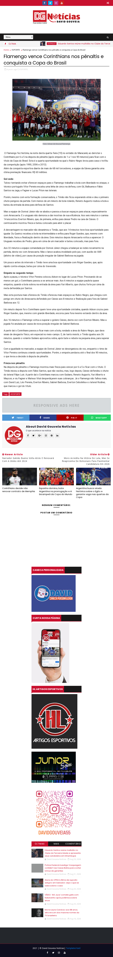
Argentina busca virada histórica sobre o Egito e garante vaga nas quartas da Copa (92, 493)
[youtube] (62, 3)
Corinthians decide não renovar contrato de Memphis (18, 490)
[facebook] (44, 3)
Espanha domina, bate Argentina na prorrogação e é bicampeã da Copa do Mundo (55, 491)
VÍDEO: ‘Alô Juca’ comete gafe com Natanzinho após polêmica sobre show (62, 897)
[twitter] (50, 3)
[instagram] (56, 3)
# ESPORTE (15, 394)
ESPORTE (16, 49)
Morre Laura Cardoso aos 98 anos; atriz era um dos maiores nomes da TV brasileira (62, 912)
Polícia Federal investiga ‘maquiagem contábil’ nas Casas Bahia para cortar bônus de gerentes (63, 868)
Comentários (73, 844)
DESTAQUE (38, 44)
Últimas (40, 843)
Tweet (20, 418)
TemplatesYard (73, 948)
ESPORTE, (24, 69)
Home (6, 49)
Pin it (74, 418)
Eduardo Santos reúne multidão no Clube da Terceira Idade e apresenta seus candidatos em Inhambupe (63, 853)
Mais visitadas (56, 844)
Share (46, 418)
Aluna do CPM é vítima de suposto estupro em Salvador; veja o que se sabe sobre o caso (62, 883)
